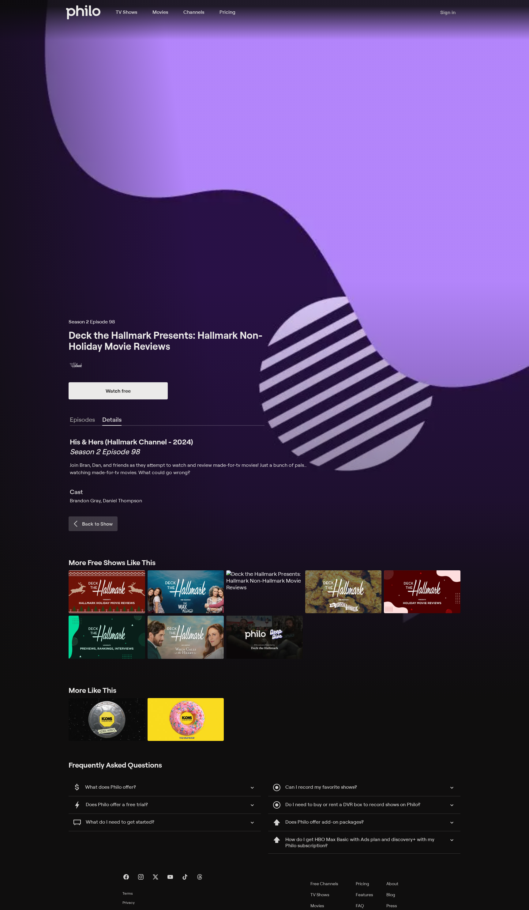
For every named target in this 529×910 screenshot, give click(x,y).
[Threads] (199, 877)
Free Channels (324, 883)
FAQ (360, 905)
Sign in (448, 12)
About (392, 883)
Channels (193, 12)
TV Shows (126, 12)
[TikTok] (185, 877)
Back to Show (97, 524)
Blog (390, 894)
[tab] (112, 420)
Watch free (118, 391)
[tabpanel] (264, 470)
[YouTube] (170, 877)
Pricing (227, 12)
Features (364, 894)
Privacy (128, 902)
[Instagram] (140, 877)
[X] (155, 877)
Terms (127, 893)
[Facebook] (126, 877)
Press (391, 905)
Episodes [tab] (82, 419)
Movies (160, 12)
